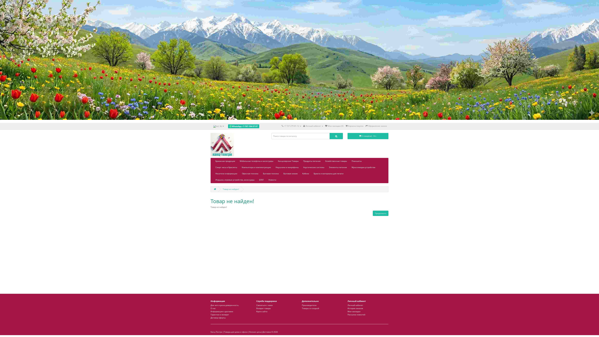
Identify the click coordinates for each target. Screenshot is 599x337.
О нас (213, 308)
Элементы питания (338, 167)
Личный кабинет (355, 305)
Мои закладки (354, 311)
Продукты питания (312, 161)
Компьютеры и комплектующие (256, 167)
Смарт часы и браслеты (226, 167)
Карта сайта (261, 311)
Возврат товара (263, 308)
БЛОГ (261, 179)
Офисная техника (250, 173)
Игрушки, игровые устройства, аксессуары (234, 179)
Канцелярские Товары (288, 161)
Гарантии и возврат (220, 314)
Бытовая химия (290, 173)
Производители (309, 305)
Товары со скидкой (310, 308)
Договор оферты (218, 317)
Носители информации (226, 173)
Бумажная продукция (225, 161)
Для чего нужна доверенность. (225, 305)
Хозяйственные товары (336, 161)
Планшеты (357, 161)
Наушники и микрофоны (287, 167)
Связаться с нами (264, 305)
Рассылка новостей (356, 314)
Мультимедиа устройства (363, 167)
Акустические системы (313, 167)
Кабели (305, 173)
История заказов (355, 308)
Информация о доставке (222, 311)
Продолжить (380, 213)
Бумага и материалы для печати (328, 173)
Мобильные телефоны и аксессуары (256, 161)
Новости (272, 179)
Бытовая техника (271, 173)
